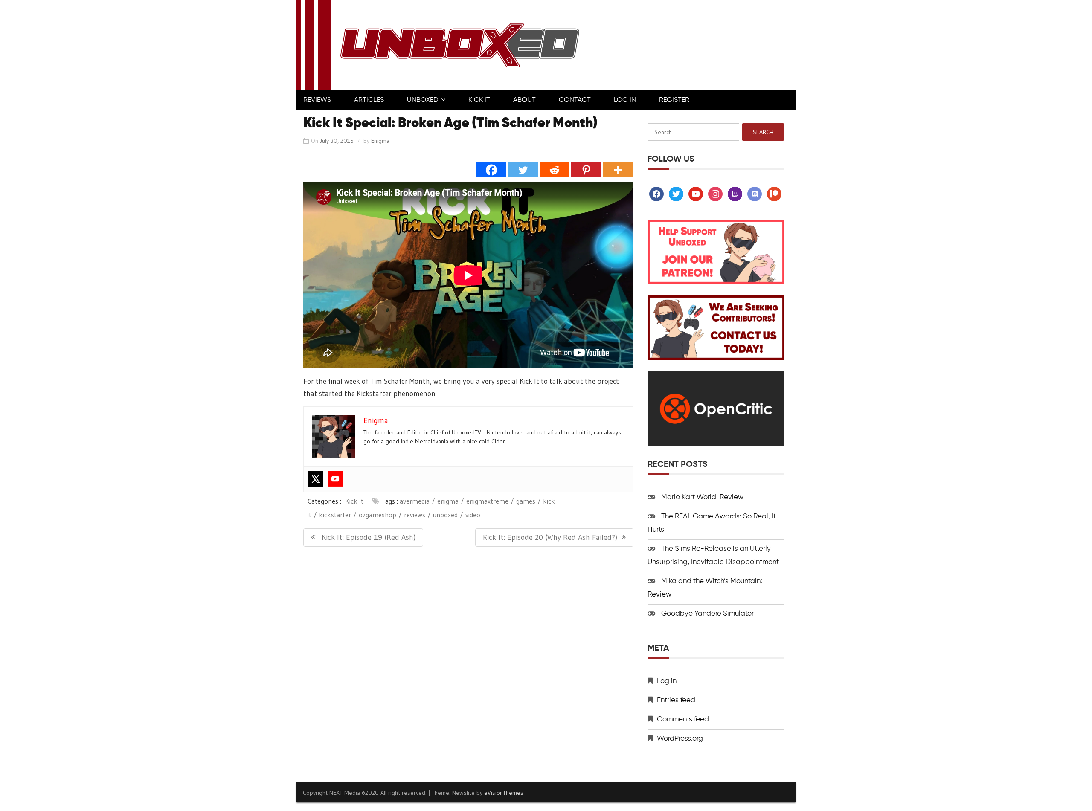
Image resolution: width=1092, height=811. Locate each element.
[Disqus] (468, 663)
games (525, 501)
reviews (414, 514)
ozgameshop (377, 514)
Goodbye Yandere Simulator (707, 613)
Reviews (317, 100)
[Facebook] (491, 169)
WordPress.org (680, 738)
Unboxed (423, 100)
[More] (618, 169)
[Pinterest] (586, 169)
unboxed (445, 514)
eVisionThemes (503, 793)
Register (674, 100)
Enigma (380, 141)
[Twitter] (523, 169)
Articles (369, 100)
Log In (625, 100)
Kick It (479, 100)
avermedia (415, 501)
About (524, 100)
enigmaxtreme (487, 501)
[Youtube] (335, 479)
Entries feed (676, 700)
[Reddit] (554, 169)
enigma (448, 501)
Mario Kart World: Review (702, 497)
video (472, 514)
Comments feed (683, 719)
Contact (575, 100)
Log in (667, 681)
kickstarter (335, 514)
